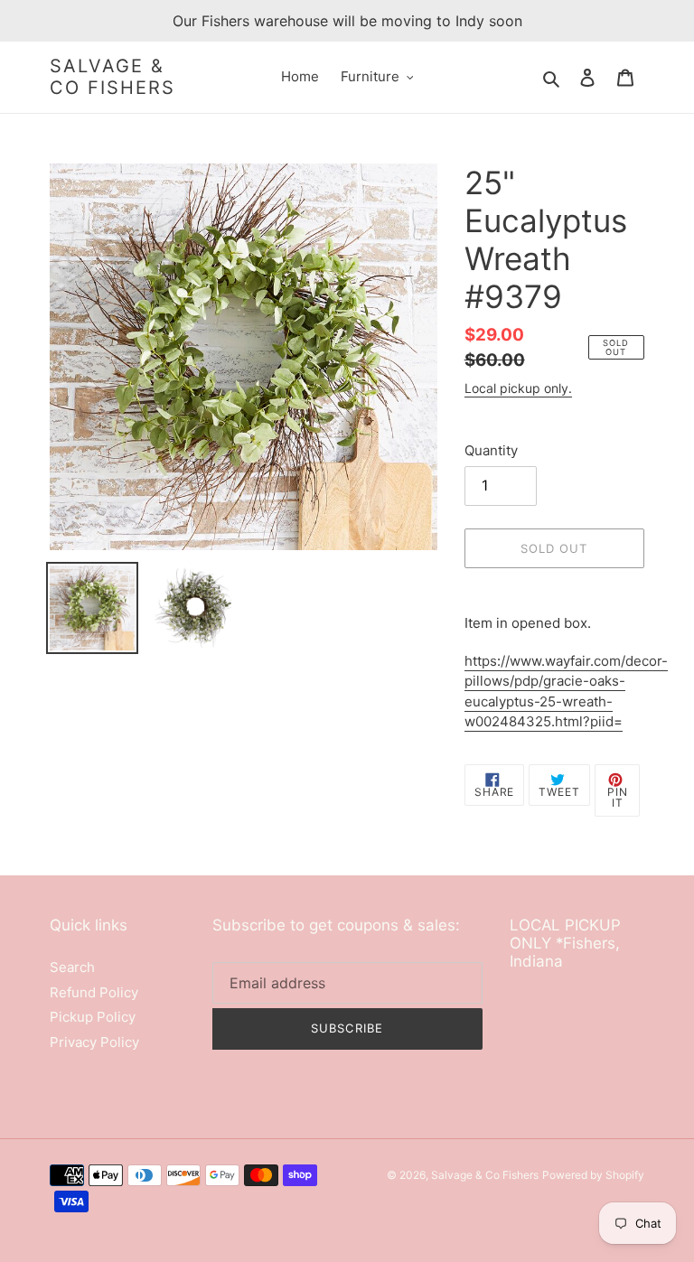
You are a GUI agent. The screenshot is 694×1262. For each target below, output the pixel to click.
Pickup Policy (93, 1016)
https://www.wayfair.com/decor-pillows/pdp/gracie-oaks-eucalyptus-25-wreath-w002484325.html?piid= (566, 691)
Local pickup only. (518, 388)
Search (72, 967)
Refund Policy (94, 992)
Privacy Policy (94, 1042)
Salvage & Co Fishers (112, 76)
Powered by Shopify (593, 1175)
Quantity (491, 450)
